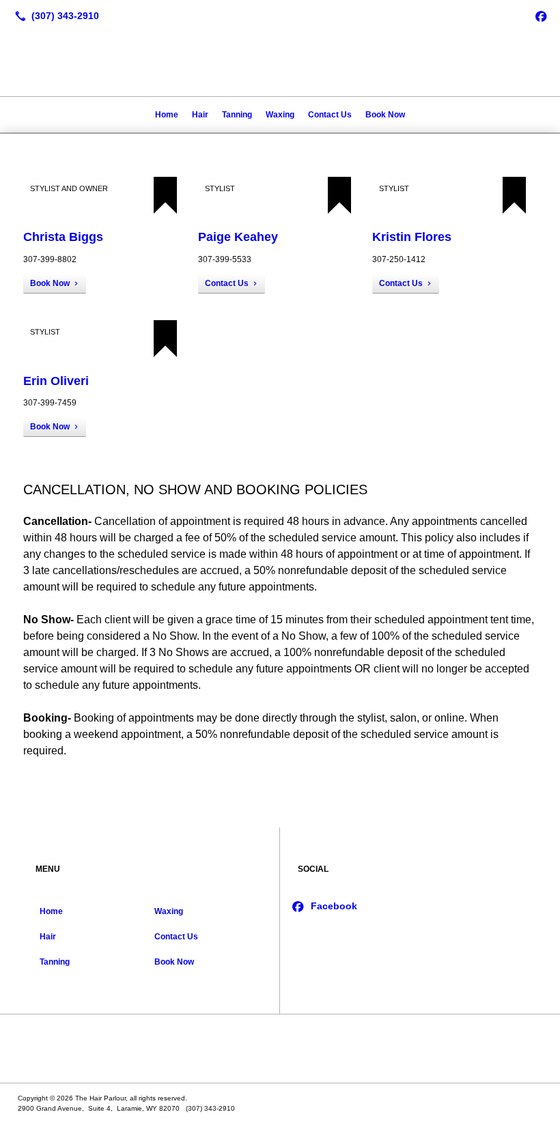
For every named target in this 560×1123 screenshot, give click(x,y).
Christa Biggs (63, 237)
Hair (200, 114)
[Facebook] (540, 16)
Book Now (385, 114)
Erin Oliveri (56, 381)
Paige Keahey (238, 237)
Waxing (280, 114)
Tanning (237, 114)
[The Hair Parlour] (280, 1048)
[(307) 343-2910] (54, 16)
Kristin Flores (411, 237)
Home (166, 114)
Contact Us (330, 114)
